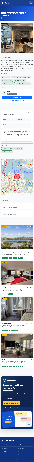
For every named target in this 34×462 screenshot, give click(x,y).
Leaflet (7, 193)
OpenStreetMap (18, 193)
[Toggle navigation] (31, 3)
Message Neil (17, 97)
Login (11, 100)
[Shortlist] (31, 227)
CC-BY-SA (30, 193)
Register (17, 100)
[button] (3, 161)
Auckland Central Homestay (12, 9)
